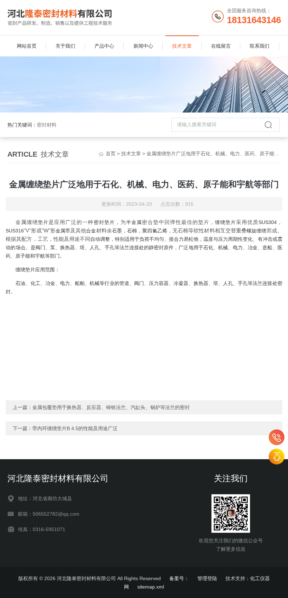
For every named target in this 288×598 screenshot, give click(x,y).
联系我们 (259, 46)
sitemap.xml (150, 587)
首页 (111, 153)
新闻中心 (143, 46)
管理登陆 (207, 578)
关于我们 (65, 46)
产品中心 (104, 46)
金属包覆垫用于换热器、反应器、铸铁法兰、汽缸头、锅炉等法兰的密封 (111, 407)
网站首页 (27, 46)
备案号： (179, 578)
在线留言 (221, 46)
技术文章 (182, 46)
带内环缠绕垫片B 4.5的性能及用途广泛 (75, 428)
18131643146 (276, 437)
